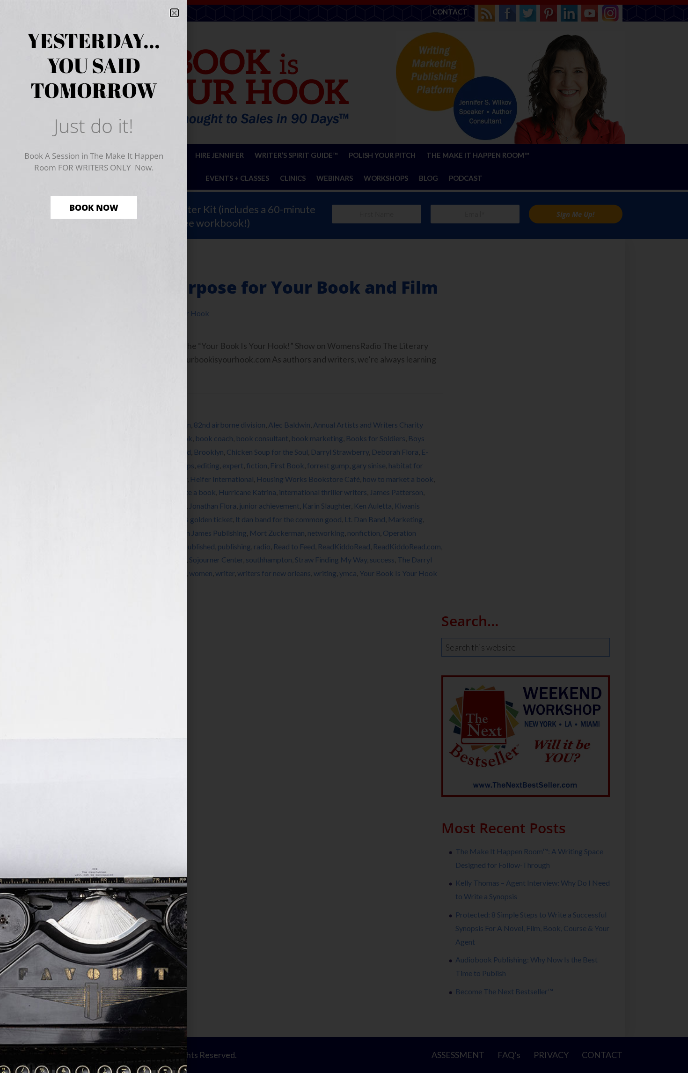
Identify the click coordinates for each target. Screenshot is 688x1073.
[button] (174, 12)
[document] (344, 536)
